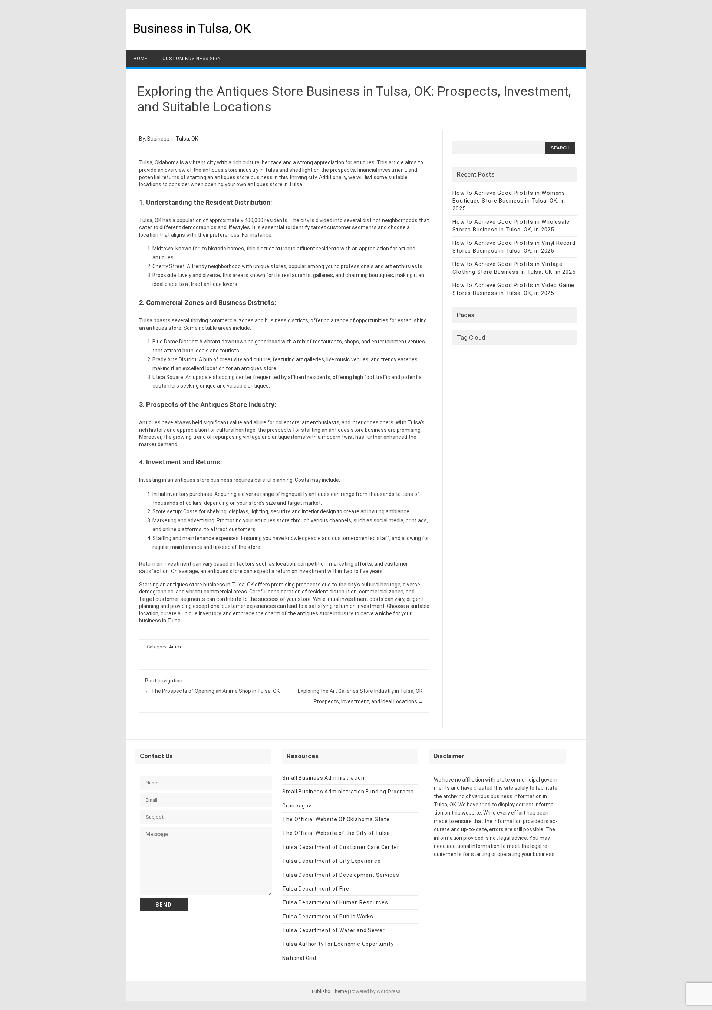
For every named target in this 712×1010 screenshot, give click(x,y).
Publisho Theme (329, 991)
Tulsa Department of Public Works (327, 916)
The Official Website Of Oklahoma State (335, 819)
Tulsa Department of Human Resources (335, 902)
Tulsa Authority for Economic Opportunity (337, 944)
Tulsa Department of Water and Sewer (333, 930)
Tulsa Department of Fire (315, 889)
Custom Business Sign (191, 58)
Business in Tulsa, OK (192, 28)
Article (175, 646)
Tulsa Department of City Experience (331, 861)
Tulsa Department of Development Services (340, 875)
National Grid (299, 958)
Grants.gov (296, 806)
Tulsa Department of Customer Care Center (340, 847)
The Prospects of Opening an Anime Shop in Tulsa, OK (212, 691)
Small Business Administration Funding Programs (348, 791)
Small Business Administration (323, 778)
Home (141, 58)
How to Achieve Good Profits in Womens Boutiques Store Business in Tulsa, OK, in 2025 (508, 201)
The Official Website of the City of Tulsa (336, 833)
